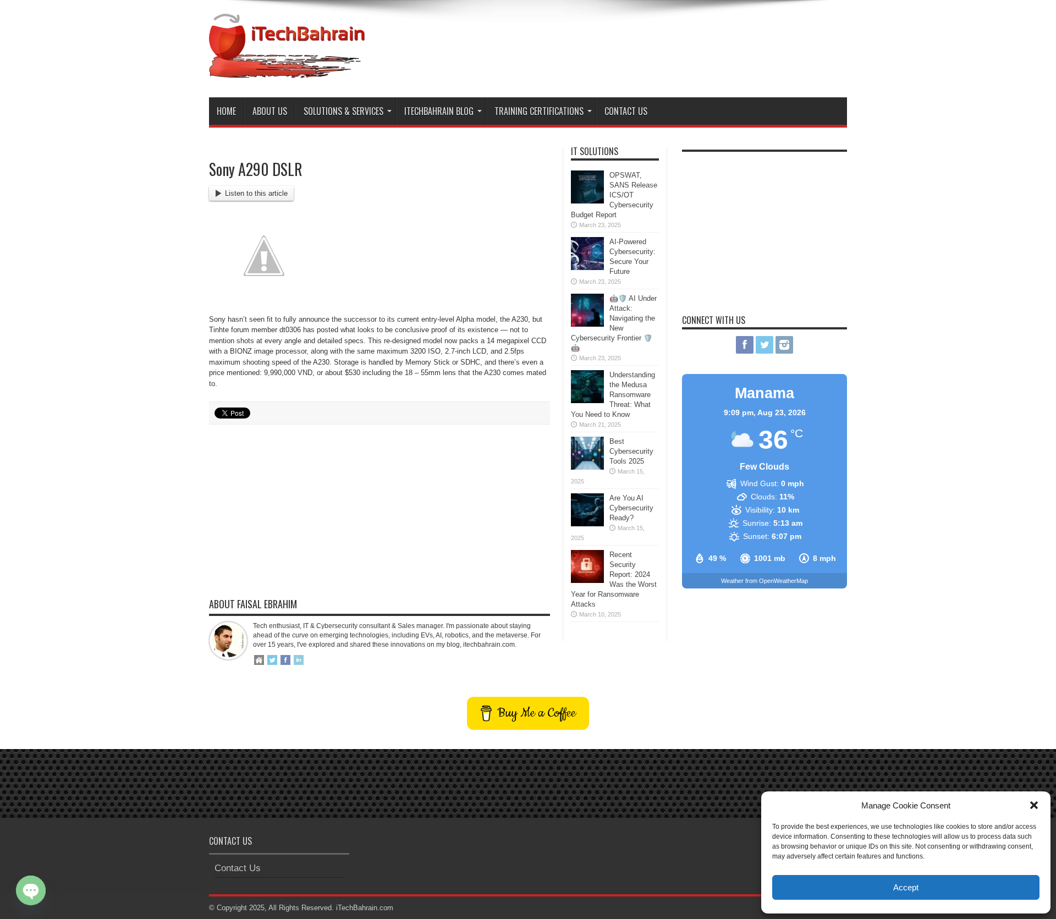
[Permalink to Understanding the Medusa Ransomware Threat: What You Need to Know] (587, 401)
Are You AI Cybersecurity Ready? (631, 508)
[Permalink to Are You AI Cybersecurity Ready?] (587, 524)
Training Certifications (539, 111)
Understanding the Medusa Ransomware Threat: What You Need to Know (613, 395)
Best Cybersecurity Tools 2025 (631, 451)
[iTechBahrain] (287, 70)
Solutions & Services (343, 111)
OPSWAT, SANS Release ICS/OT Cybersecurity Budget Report (614, 195)
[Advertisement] (647, 43)
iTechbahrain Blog (439, 111)
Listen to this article (256, 193)
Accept (906, 887)
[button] (1034, 805)
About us (269, 111)
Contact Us (625, 111)
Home (226, 111)
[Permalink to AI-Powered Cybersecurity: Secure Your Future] (587, 267)
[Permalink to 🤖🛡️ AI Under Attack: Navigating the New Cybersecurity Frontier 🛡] (587, 324)
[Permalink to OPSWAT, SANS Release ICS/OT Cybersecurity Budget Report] (587, 201)
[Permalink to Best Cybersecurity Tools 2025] (587, 467)
